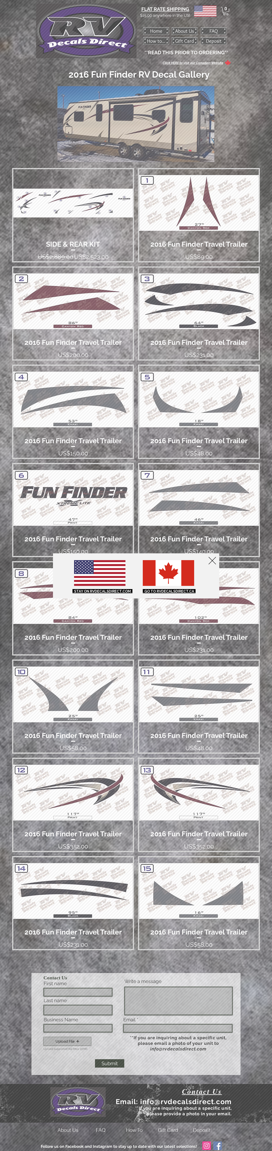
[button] (212, 560)
